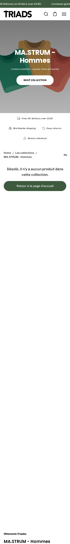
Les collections (24, 152)
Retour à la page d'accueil (35, 186)
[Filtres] (65, 154)
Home (7, 152)
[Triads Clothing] (18, 14)
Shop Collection (35, 80)
